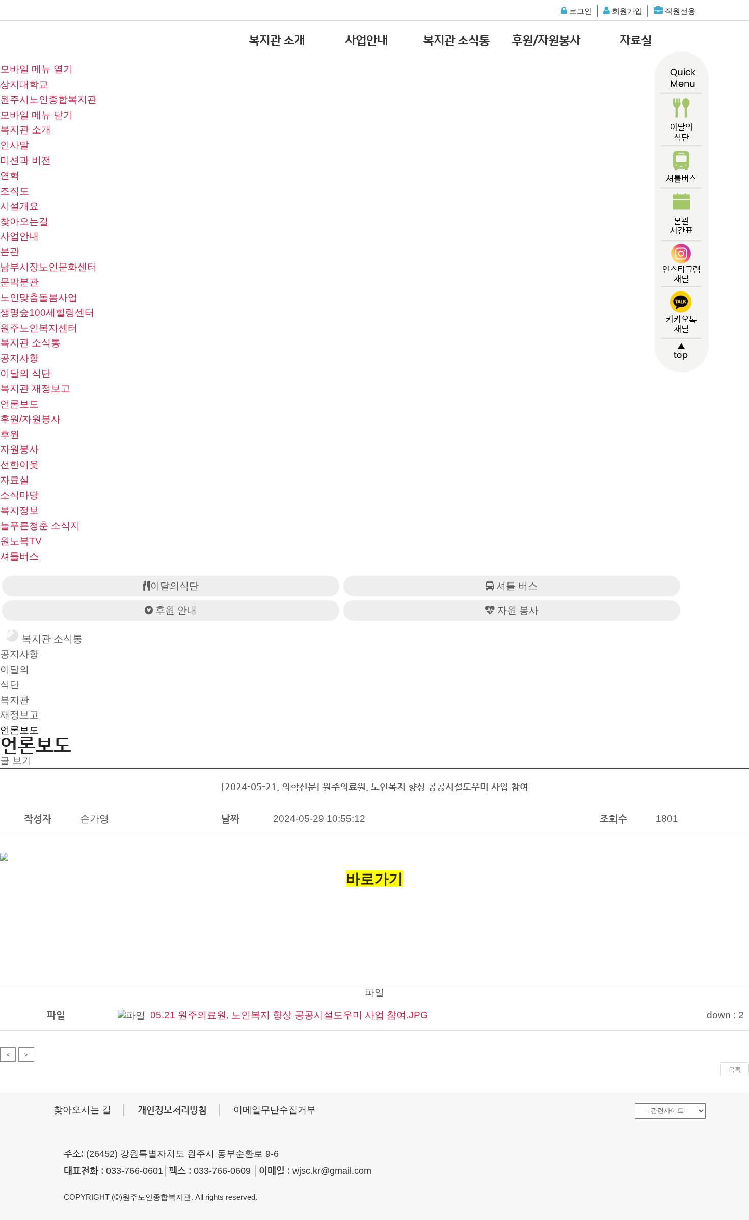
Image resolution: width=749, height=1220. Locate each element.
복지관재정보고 (19, 708)
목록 (735, 1069)
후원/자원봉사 (546, 40)
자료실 (636, 40)
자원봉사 (19, 449)
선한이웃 (19, 464)
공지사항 (19, 358)
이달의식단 (174, 585)
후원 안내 (175, 610)
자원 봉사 (517, 610)
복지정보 (19, 510)
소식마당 (19, 495)
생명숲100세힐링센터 (47, 312)
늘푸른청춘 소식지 (40, 525)
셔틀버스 (19, 556)
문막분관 (19, 282)
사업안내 (366, 40)
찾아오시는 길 (82, 1110)
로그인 (579, 11)
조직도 (14, 190)
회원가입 (626, 11)
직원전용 (679, 11)
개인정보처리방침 (172, 1109)
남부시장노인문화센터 (48, 266)
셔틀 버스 (516, 585)
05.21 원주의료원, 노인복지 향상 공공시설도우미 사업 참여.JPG (289, 1015)
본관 (9, 251)
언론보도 (19, 404)
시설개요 (19, 206)
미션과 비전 (25, 160)
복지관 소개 (277, 40)
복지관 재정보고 (35, 388)
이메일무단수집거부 (274, 1110)
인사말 (14, 145)
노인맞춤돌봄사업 (38, 297)
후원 (9, 434)
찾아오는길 (24, 221)
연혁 (9, 175)
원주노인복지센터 (38, 328)
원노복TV (21, 541)
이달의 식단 (25, 373)
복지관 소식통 (456, 40)
